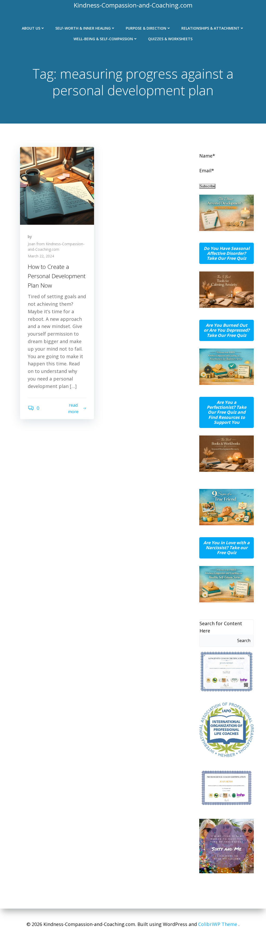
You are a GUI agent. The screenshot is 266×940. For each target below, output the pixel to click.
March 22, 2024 (41, 256)
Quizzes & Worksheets (170, 38)
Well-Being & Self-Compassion (103, 38)
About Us (31, 28)
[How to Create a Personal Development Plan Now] (57, 185)
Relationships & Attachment (210, 28)
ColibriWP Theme (217, 924)
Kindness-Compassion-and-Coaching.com (133, 5)
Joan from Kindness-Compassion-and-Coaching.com (56, 246)
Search (243, 640)
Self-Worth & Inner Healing (83, 28)
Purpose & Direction (146, 28)
